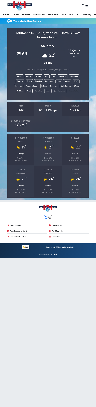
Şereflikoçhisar (59, 91)
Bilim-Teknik (53, 15)
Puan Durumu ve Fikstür (19, 231)
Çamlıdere (74, 76)
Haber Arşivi (56, 237)
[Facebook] (46, 217)
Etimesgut (49, 81)
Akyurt (19, 76)
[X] (50, 217)
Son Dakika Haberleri (18, 237)
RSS (26, 247)
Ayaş (46, 76)
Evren (59, 81)
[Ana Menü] (86, 6)
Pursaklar (38, 91)
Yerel (71, 15)
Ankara (38, 76)
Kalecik (44, 86)
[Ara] (83, 6)
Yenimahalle (73, 91)
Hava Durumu (16, 225)
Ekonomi (26, 15)
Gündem (6, 15)
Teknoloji (87, 15)
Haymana (18, 86)
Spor (63, 15)
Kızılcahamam (66, 86)
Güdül (76, 81)
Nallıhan (20, 91)
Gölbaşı (67, 81)
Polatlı (29, 91)
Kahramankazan (32, 86)
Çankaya (20, 81)
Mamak (77, 86)
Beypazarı (62, 76)
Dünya (16, 15)
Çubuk (29, 81)
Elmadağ (38, 81)
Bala (53, 76)
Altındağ (29, 76)
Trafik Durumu (57, 225)
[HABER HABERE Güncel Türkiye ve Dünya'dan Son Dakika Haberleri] (19, 5)
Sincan (48, 91)
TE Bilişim (53, 254)
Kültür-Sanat (39, 15)
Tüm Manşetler (57, 231)
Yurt (78, 15)
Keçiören (53, 86)
